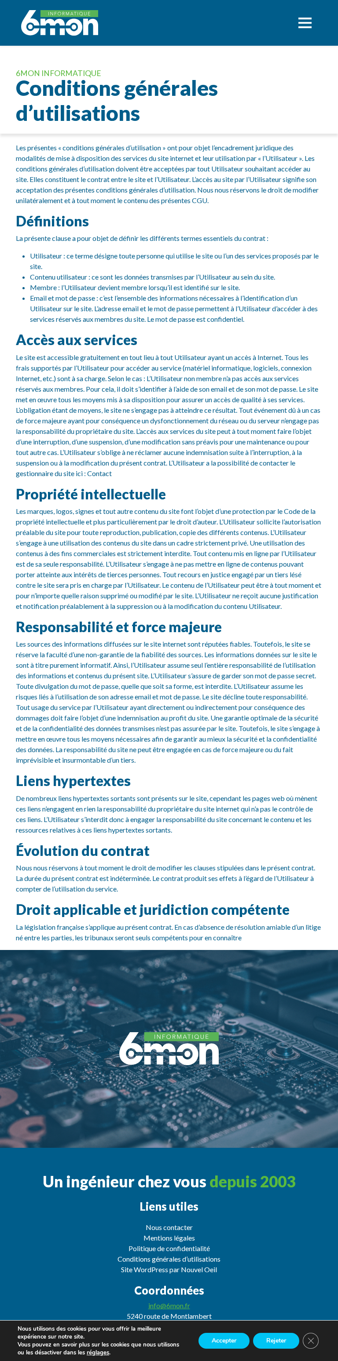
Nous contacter (169, 1227)
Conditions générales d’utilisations (169, 1259)
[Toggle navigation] (305, 23)
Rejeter (276, 1340)
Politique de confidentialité (169, 1248)
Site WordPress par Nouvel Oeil (169, 1269)
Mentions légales (169, 1238)
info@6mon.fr (169, 1305)
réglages (98, 1353)
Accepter (224, 1340)
